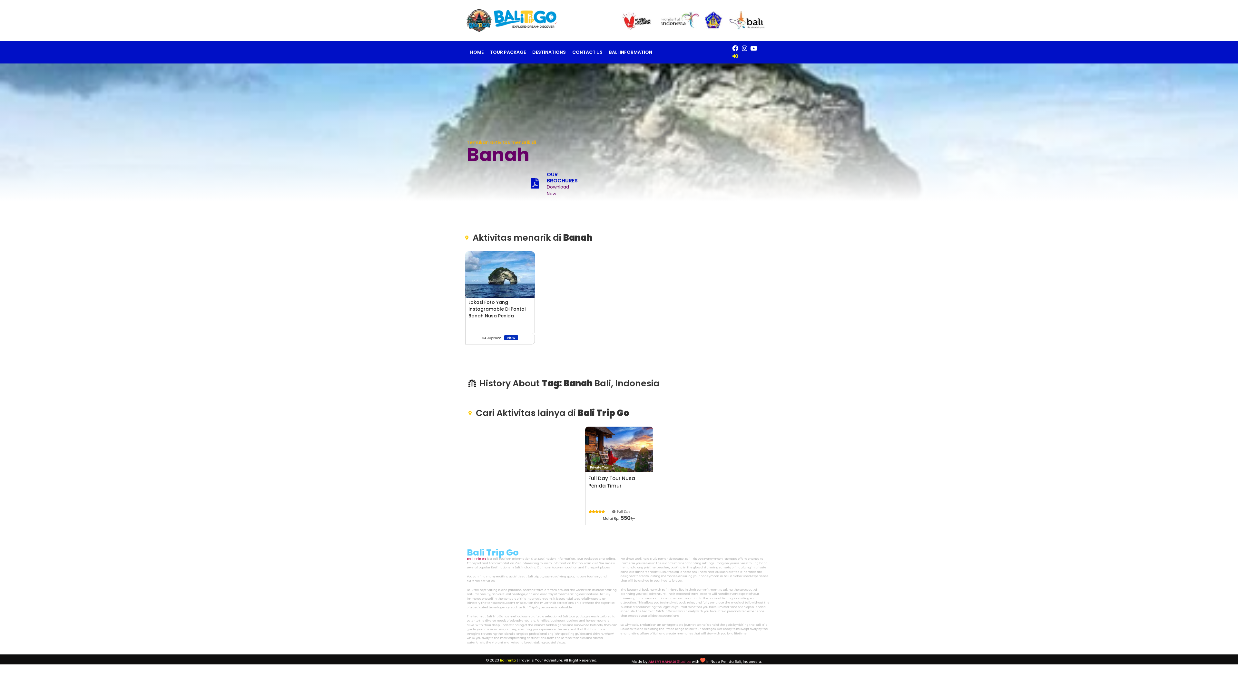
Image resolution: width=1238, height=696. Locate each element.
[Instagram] (744, 48)
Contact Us (587, 52)
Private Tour (599, 467)
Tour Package (508, 52)
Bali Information (630, 52)
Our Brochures (562, 177)
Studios (669, 661)
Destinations (549, 52)
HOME (477, 52)
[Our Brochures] (535, 183)
